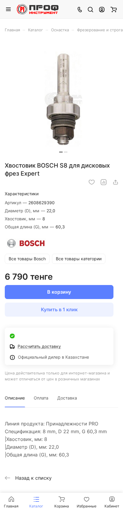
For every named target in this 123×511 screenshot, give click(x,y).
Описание (15, 397)
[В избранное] (92, 182)
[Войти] (101, 9)
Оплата (41, 397)
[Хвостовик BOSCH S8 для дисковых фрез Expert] (63, 99)
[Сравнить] (104, 182)
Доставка (67, 397)
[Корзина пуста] (113, 9)
